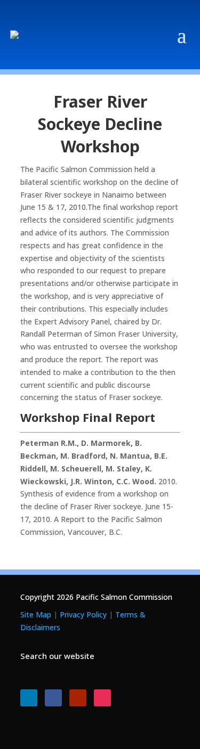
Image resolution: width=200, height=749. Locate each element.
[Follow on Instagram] (102, 697)
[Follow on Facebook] (53, 697)
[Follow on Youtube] (77, 697)
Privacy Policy (83, 614)
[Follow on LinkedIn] (28, 697)
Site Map (35, 614)
